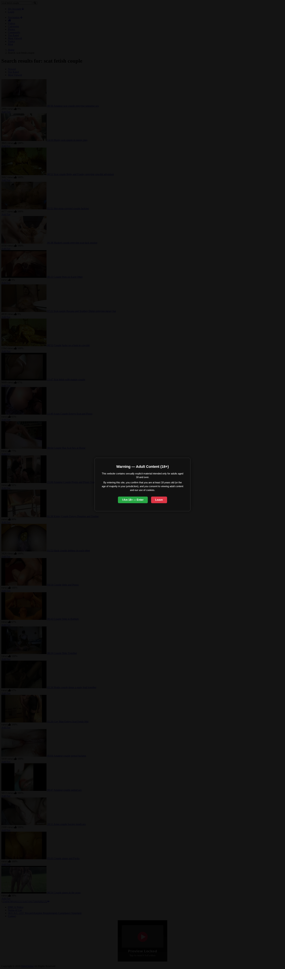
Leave (159, 499)
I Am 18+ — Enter (132, 499)
